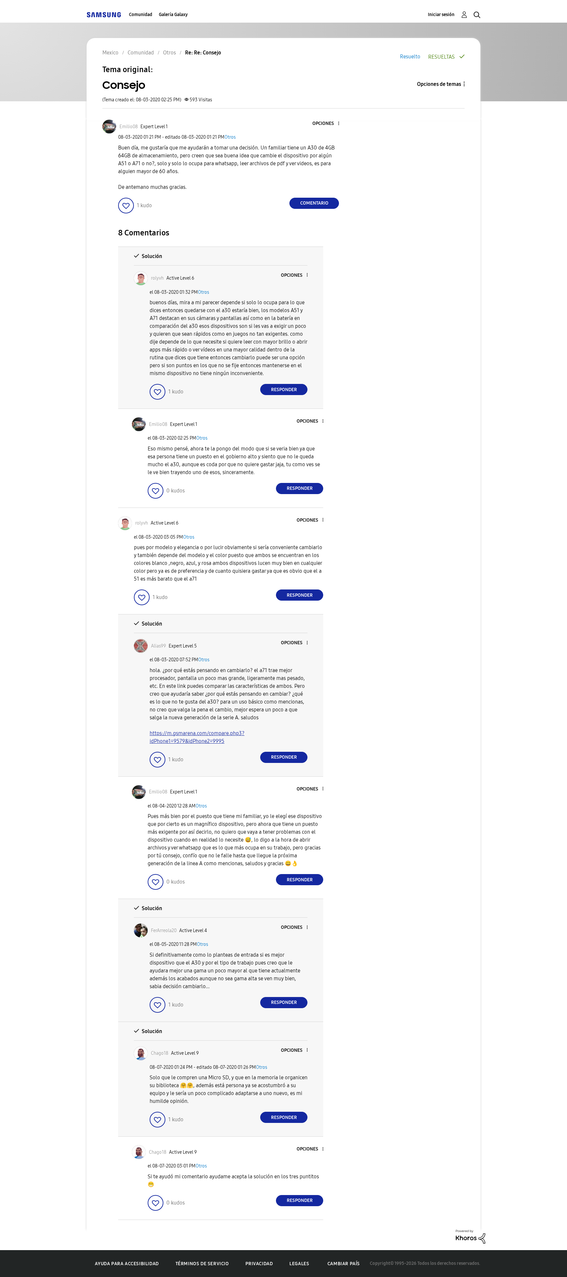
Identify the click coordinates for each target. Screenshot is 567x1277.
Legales (299, 1264)
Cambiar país (343, 1264)
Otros (230, 137)
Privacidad (259, 1264)
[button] (327, 124)
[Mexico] (104, 14)
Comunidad (140, 14)
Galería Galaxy (173, 14)
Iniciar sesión (441, 14)
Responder (284, 389)
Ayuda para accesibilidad (126, 1264)
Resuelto (410, 56)
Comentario (314, 203)
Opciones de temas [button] (439, 84)
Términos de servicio (202, 1264)
